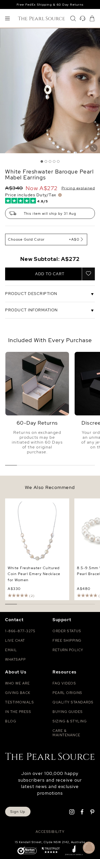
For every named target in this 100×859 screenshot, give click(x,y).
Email (11, 650)
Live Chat (15, 640)
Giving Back (18, 693)
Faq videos (64, 683)
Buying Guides (68, 712)
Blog (10, 721)
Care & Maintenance (67, 733)
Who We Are (17, 683)
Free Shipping (67, 640)
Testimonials (19, 702)
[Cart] (92, 18)
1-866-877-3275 (20, 631)
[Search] (73, 18)
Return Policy (68, 650)
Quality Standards (73, 702)
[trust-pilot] (51, 850)
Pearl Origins (67, 693)
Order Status (67, 631)
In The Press (18, 712)
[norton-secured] (27, 850)
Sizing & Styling (70, 721)
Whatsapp (15, 659)
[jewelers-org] (74, 851)
